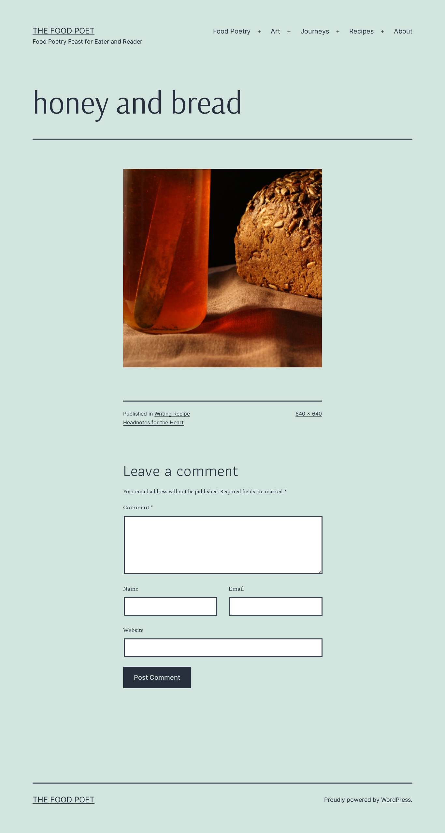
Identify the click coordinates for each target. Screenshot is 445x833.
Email (236, 589)
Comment (138, 507)
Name (130, 589)
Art (275, 31)
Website (133, 630)
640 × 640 (308, 413)
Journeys (315, 31)
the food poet (63, 30)
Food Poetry (232, 31)
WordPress (396, 799)
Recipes (361, 31)
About (403, 31)
